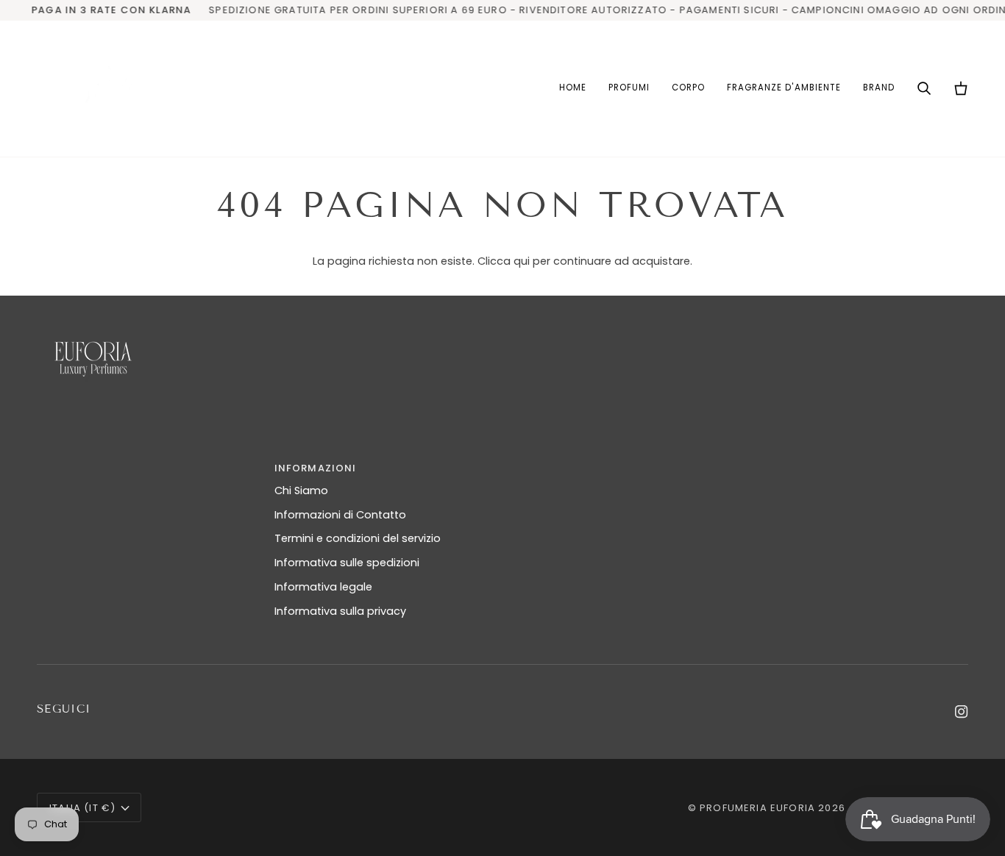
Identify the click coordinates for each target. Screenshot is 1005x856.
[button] (629, 89)
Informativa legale (323, 586)
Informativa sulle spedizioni (346, 562)
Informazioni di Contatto (340, 514)
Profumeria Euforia (757, 808)
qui (522, 261)
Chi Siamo (301, 490)
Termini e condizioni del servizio (357, 538)
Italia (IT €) (82, 808)
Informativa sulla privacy (340, 611)
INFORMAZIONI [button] (315, 468)
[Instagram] (961, 711)
